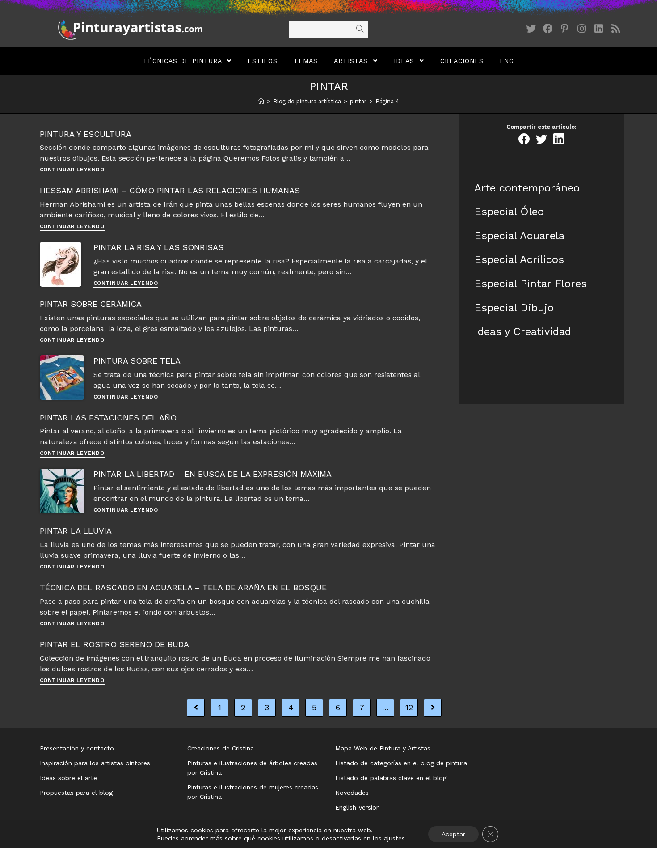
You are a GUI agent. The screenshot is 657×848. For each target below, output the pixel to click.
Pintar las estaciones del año (108, 417)
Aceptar (453, 834)
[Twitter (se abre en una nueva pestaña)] (530, 29)
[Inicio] (261, 101)
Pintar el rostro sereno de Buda (114, 644)
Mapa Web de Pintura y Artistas (382, 748)
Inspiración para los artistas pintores (95, 763)
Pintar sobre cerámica (91, 304)
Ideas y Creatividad (522, 331)
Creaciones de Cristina (220, 748)
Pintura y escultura (85, 134)
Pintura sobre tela (137, 360)
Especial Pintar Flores (530, 283)
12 (409, 707)
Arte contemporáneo (527, 188)
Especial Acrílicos (519, 259)
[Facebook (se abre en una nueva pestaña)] (547, 29)
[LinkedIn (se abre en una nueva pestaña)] (598, 29)
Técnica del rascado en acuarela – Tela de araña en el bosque (183, 587)
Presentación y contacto (77, 748)
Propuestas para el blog (76, 792)
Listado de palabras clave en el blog (390, 777)
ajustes (394, 838)
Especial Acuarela (519, 235)
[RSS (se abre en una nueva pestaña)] (615, 29)
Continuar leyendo (72, 170)
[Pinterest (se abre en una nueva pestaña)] (564, 29)
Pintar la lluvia (76, 530)
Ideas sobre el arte (68, 777)
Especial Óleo (509, 211)
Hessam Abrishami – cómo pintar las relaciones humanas (170, 190)
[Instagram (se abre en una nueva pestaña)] (581, 29)
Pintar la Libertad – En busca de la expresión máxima (212, 474)
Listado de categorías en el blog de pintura (401, 763)
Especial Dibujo (514, 307)
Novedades (352, 792)
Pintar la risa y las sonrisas (158, 247)
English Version (357, 807)
